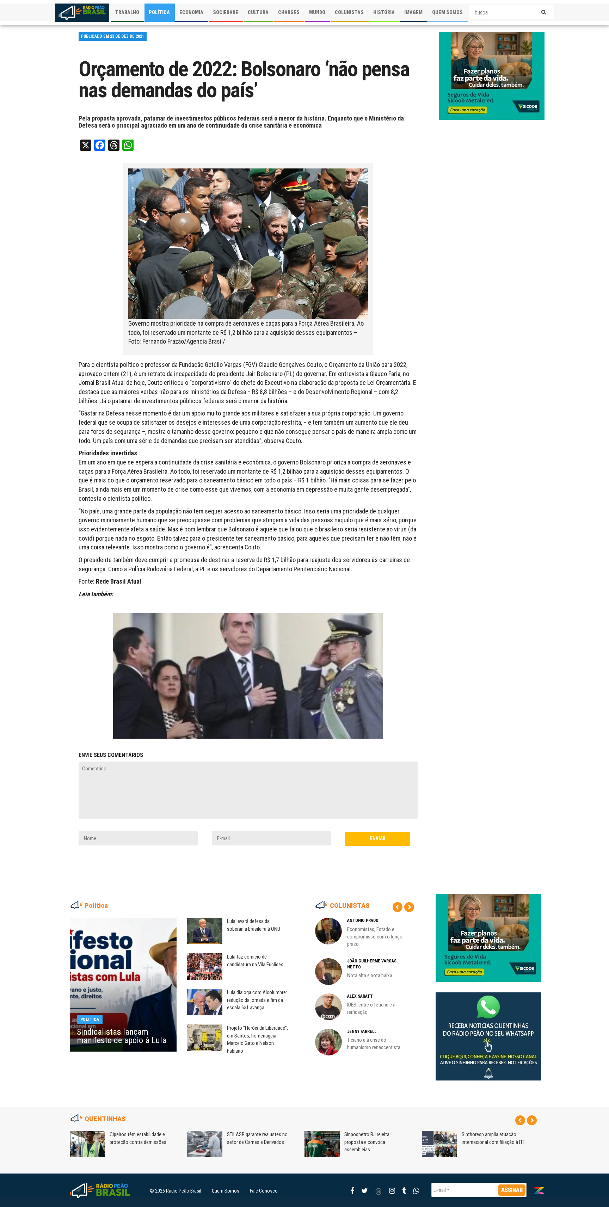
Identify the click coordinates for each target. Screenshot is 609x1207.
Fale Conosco (264, 1191)
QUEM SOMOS (447, 12)
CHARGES (289, 12)
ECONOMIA (191, 12)
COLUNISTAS (349, 12)
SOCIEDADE (225, 12)
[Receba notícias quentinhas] (488, 1031)
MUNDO (317, 12)
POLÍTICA (159, 12)
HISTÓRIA (384, 12)
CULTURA (258, 12)
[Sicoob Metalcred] (492, 75)
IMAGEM (413, 12)
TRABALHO (127, 12)
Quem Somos (225, 1191)
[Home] (82, 13)
